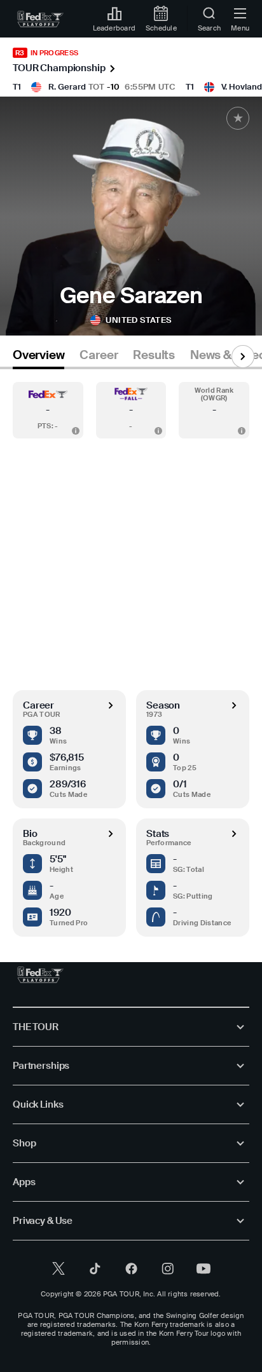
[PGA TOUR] (40, 975)
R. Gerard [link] (67, 86)
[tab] (38, 357)
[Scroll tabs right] (242, 356)
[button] (48, 410)
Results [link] (154, 355)
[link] (40, 19)
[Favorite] (237, 118)
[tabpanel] (131, 653)
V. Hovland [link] (241, 86)
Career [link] (98, 355)
